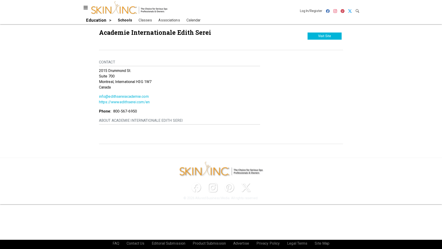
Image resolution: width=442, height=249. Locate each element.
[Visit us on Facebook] (196, 187)
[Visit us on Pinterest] (229, 187)
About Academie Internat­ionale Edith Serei (141, 120)
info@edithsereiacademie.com (124, 96)
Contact (107, 62)
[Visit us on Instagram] (212, 187)
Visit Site (324, 36)
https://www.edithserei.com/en (124, 102)
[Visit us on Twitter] (245, 187)
